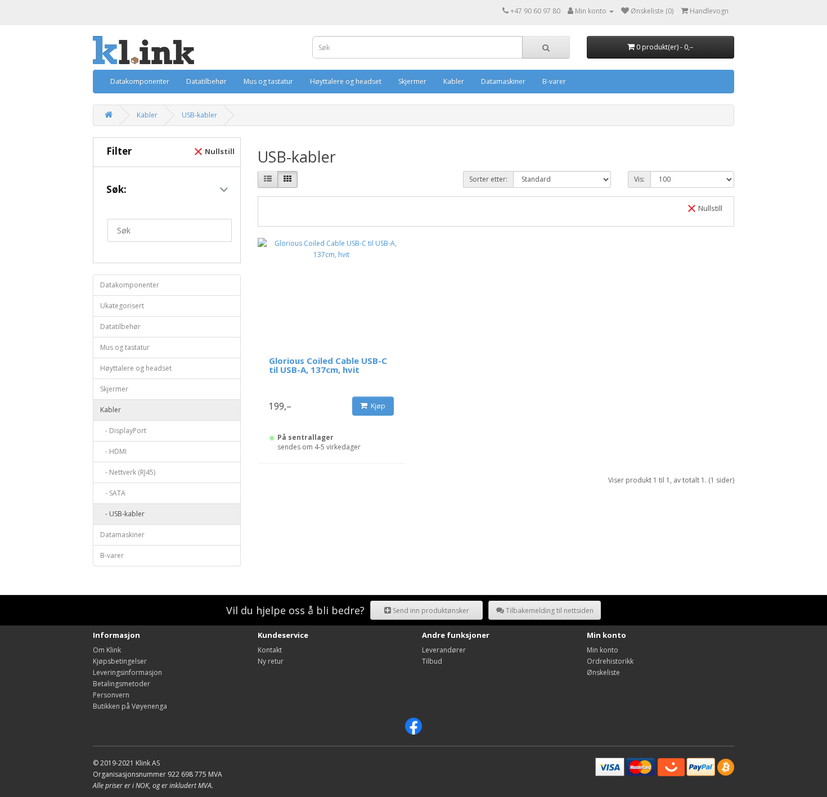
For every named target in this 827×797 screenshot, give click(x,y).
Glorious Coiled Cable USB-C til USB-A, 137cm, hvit (328, 365)
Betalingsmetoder (121, 683)
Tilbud (432, 661)
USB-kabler (199, 115)
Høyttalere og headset (345, 81)
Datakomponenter (139, 81)
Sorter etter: (488, 179)
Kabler (453, 81)
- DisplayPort (123, 430)
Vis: (639, 179)
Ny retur (271, 661)
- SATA (112, 493)
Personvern (111, 695)
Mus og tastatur (268, 81)
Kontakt (270, 650)
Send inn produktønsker (430, 610)
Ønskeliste (603, 672)
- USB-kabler (122, 514)
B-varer (554, 81)
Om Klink (107, 650)
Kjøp (376, 406)
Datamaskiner (503, 81)
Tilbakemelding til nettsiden (549, 610)
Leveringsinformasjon (127, 672)
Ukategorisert (122, 305)
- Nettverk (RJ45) (127, 472)
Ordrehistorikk (610, 661)
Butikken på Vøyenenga (130, 706)
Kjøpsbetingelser (120, 661)
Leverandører (444, 650)
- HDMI (113, 451)
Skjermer (412, 81)
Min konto (602, 650)
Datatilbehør (206, 81)
